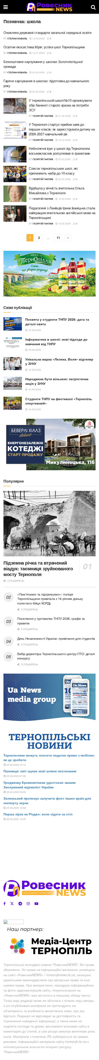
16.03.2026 (64, 140)
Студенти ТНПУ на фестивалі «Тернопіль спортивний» (58, 401)
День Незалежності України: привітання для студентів (56, 638)
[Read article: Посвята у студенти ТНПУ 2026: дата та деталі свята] (12, 323)
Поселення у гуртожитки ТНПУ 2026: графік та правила (51, 620)
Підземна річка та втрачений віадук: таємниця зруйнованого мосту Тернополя (38, 568)
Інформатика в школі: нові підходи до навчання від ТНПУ (56, 341)
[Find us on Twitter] (12, 903)
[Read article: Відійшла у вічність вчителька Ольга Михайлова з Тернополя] (14, 194)
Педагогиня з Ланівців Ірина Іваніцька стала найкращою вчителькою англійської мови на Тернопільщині (62, 212)
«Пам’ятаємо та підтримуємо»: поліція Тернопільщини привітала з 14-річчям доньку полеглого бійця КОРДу (50, 598)
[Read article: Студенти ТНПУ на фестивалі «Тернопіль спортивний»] (12, 403)
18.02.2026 (64, 198)
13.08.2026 (38, 38)
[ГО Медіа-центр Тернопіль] (49, 941)
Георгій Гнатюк (43, 115)
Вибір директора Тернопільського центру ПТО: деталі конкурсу (56, 656)
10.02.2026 (64, 223)
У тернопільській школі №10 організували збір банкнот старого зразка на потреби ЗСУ (60, 105)
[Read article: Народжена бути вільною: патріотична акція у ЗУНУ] (12, 383)
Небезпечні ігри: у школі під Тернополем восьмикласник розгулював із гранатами (59, 151)
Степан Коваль (17, 38)
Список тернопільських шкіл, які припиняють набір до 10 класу (53, 170)
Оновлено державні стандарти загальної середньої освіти (47, 32)
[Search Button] (93, 7)
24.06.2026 (38, 91)
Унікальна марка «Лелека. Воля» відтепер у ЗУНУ (59, 361)
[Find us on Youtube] (36, 903)
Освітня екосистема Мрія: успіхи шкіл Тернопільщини (44, 46)
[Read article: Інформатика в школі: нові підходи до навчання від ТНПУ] (12, 343)
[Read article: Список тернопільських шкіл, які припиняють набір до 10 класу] (14, 174)
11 (58, 237)
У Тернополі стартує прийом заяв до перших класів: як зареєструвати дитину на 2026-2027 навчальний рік (62, 129)
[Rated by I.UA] (13, 922)
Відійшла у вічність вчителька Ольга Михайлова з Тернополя (56, 190)
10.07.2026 (38, 53)
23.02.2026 (64, 179)
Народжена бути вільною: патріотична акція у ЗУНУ (56, 381)
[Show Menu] (5, 7)
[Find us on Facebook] (4, 903)
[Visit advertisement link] (49, 274)
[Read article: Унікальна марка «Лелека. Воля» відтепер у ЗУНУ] (12, 363)
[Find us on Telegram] (20, 903)
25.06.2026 (38, 72)
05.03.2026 (64, 159)
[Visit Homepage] (49, 6)
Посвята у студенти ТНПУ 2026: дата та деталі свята (57, 321)
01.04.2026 (64, 115)
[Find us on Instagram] (28, 903)
